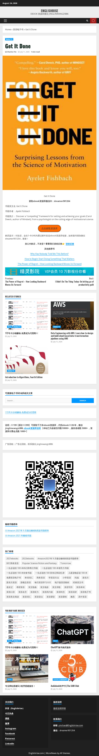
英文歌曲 (32, 587)
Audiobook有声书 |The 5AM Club (72, 668)
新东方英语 (11, 582)
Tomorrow (65, 563)
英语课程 (63, 596)
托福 (77, 577)
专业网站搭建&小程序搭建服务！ (26, 668)
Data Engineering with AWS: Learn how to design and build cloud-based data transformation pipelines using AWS (72, 315)
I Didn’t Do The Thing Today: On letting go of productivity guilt (74, 281)
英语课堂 (51, 596)
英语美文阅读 (12, 596)
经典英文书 (78, 582)
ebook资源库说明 (32, 428)
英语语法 (39, 596)
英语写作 (68, 587)
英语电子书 (18, 29)
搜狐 (7, 718)
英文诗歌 (56, 587)
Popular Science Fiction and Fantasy (39, 563)
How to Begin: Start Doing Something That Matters (49, 258)
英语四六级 (47, 592)
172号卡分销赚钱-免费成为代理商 (20, 412)
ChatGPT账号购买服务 (72, 630)
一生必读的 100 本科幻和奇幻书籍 (22, 568)
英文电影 (44, 587)
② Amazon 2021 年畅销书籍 (18, 535)
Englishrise (49, 10)
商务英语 (41, 577)
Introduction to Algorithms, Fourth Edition (26, 360)
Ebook (93, 20)
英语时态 (60, 592)
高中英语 (82, 596)
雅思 (73, 596)
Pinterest (10, 738)
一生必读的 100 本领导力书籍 (55, 568)
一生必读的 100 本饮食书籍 (19, 572)
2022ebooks (28, 558)
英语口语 (10, 592)
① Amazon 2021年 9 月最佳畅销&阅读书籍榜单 (27, 530)
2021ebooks (12, 558)
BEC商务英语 (12, 563)
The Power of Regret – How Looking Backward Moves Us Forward (49, 263)
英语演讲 (72, 592)
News (10, 327)
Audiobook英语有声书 (60, 679)
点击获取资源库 (49, 228)
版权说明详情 (59, 708)
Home (8, 29)
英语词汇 (27, 596)
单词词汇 (29, 577)
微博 (7, 723)
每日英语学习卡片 (43, 582)
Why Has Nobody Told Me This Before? (49, 253)
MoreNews (51, 753)
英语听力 (34, 592)
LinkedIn (9, 743)
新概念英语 (25, 582)
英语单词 (80, 587)
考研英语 (20, 587)
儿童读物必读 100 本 (77, 572)
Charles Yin (11, 52)
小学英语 (67, 577)
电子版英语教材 (62, 582)
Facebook (10, 733)
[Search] (87, 20)
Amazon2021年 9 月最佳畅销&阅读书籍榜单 (58, 558)
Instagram (10, 728)
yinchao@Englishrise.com (71, 725)
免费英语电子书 (13, 577)
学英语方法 (54, 577)
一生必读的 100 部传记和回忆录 (50, 572)
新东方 (85, 577)
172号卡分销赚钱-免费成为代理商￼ (26, 315)
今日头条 (9, 713)
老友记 (9, 587)
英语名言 (22, 592)
